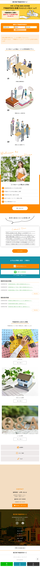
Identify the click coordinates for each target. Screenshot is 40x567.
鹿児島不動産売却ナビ (20, 2)
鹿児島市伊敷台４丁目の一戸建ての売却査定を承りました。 (20, 290)
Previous (2, 12)
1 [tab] (18, 18)
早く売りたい (20, 535)
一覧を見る (35, 293)
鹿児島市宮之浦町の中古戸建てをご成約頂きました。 (19, 306)
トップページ (20, 528)
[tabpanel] (20, 11)
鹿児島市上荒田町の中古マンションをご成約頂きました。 (20, 300)
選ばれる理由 (20, 530)
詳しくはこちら (20, 208)
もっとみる (20, 250)
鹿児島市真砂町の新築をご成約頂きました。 (17, 303)
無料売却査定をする (21, 266)
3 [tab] (21, 18)
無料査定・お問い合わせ (21, 505)
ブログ (21, 458)
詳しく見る (19, 362)
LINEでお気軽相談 (21, 272)
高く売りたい (20, 533)
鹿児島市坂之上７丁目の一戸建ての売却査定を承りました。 (20, 287)
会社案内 (21, 447)
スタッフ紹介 (21, 453)
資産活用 (20, 540)
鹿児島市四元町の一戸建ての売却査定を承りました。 (19, 284)
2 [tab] (20, 18)
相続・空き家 (20, 538)
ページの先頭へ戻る (21, 548)
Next (38, 12)
